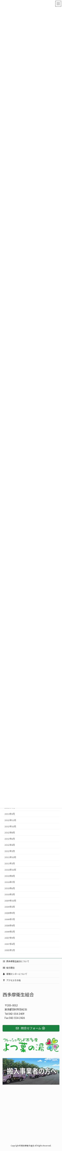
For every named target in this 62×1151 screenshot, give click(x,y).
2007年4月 (10, 944)
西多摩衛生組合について (17, 961)
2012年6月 (10, 838)
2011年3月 (10, 863)
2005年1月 (10, 950)
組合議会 (10, 967)
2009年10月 (10, 900)
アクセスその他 (13, 980)
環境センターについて (16, 974)
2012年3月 (10, 851)
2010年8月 (10, 876)
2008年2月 (10, 931)
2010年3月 (10, 894)
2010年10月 (10, 869)
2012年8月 (10, 832)
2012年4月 (10, 845)
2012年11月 (10, 820)
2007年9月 (10, 938)
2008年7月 (10, 919)
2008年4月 (10, 925)
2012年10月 (10, 826)
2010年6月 (10, 888)
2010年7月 (10, 882)
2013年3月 (10, 814)
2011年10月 (10, 857)
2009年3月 (10, 907)
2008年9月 (10, 913)
